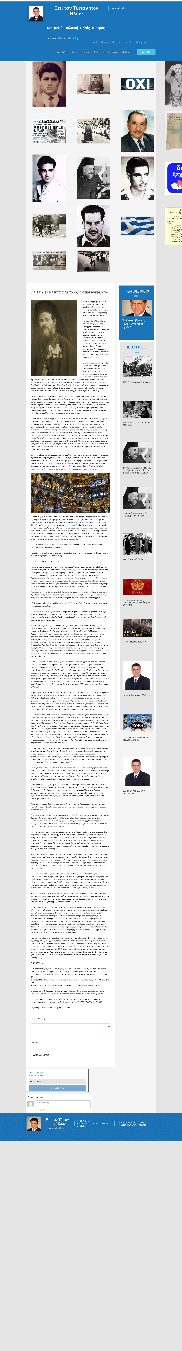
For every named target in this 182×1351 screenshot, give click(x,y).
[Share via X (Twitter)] (38, 1019)
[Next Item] (148, 308)
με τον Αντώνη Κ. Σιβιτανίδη (62, 38)
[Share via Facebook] (32, 1019)
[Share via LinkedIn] (45, 1019)
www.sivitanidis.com (120, 8)
